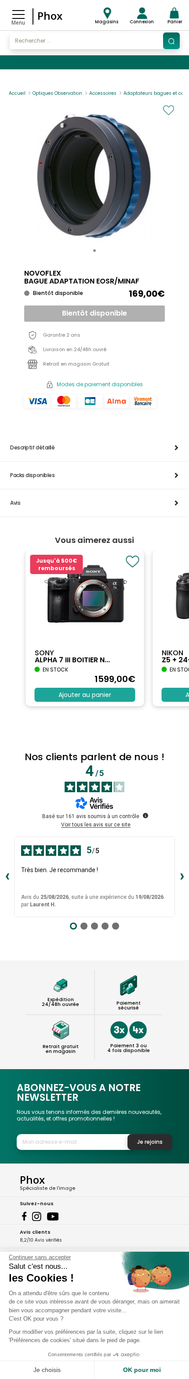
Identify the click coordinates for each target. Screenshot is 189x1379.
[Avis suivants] (182, 877)
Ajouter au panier (84, 694)
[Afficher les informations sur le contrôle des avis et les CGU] (145, 815)
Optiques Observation (57, 93)
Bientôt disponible (94, 313)
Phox (49, 15)
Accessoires (102, 93)
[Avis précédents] (7, 877)
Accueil (17, 93)
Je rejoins (150, 1142)
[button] (94, 250)
